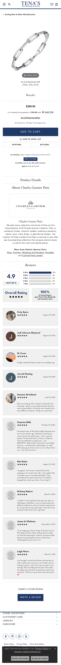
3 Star (25, 278)
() (53, 272)
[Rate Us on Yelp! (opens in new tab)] (26, 636)
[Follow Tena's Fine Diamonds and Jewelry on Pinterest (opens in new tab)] (12, 636)
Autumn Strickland (26, 395)
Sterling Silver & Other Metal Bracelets (20, 14)
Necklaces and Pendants (33, 253)
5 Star (25, 272)
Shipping (16, 145)
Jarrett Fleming (24, 374)
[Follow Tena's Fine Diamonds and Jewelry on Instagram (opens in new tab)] (19, 636)
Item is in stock (30, 159)
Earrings (17, 253)
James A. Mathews (26, 522)
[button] (9, 4)
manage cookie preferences (27, 651)
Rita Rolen (22, 462)
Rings (9, 253)
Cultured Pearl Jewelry (32, 256)
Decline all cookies (20, 658)
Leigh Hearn (23, 552)
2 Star (25, 281)
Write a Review (30, 597)
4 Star (25, 275)
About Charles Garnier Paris (30, 188)
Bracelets (50, 253)
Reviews (30, 265)
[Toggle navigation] (4, 4)
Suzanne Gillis (24, 422)
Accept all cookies (40, 658)
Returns (44, 145)
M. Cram (21, 354)
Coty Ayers (23, 312)
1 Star (26, 284)
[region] (30, 51)
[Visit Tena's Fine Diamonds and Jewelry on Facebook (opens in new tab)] (6, 636)
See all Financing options (30, 118)
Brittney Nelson (25, 492)
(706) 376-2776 (30, 85)
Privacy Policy (42, 648)
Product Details (30, 180)
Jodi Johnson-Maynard (28, 333)
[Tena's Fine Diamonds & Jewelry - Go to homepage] (30, 4)
